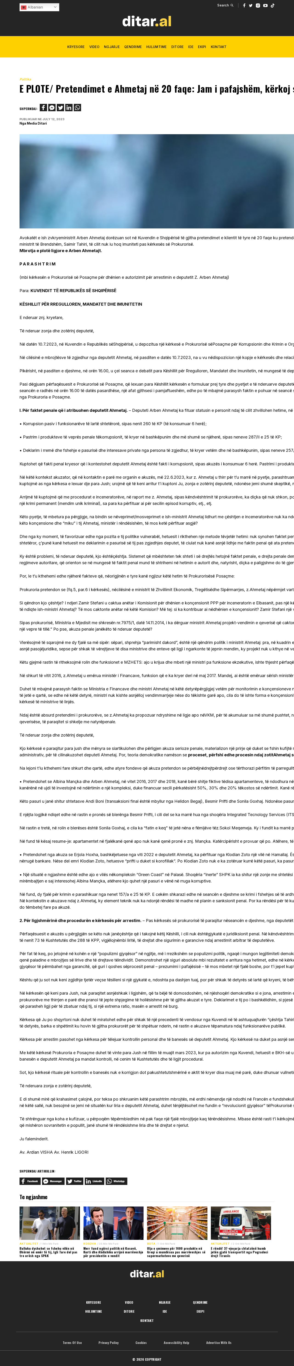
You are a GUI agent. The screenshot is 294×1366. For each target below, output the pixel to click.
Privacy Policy (109, 1342)
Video (94, 47)
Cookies (141, 1342)
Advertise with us (219, 1342)
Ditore (177, 47)
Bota (151, 1243)
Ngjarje (112, 47)
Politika (25, 79)
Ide (190, 47)
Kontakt (219, 47)
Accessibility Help (176, 1342)
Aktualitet (29, 1243)
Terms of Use (72, 1342)
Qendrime (133, 47)
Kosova (89, 1243)
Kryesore (76, 47)
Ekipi (202, 47)
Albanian (34, 7)
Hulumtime (156, 47)
